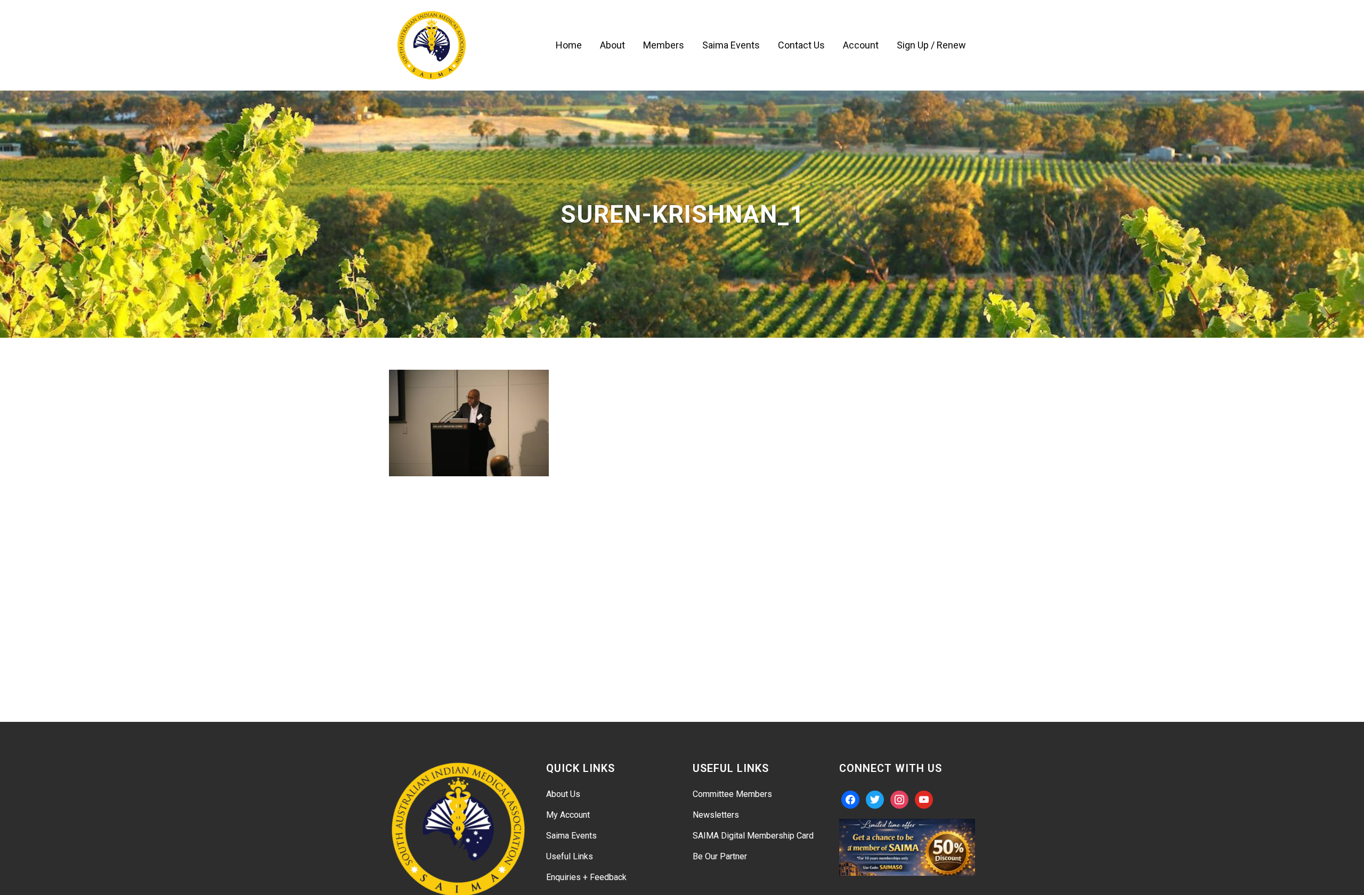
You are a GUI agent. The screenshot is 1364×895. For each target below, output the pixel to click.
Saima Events (571, 836)
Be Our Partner (720, 856)
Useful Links (569, 856)
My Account (568, 815)
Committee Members (732, 794)
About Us (563, 794)
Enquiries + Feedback (586, 877)
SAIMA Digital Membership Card (753, 836)
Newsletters (716, 815)
